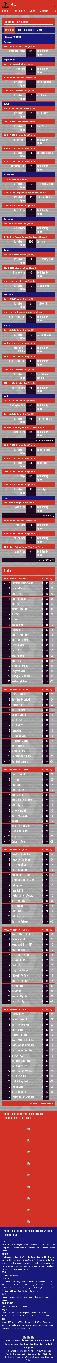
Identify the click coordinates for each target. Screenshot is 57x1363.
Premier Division (30, 1244)
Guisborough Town (20, 640)
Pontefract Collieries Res (23, 1045)
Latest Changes (8, 1306)
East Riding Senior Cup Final (22, 502)
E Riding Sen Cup (17, 1263)
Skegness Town (18, 671)
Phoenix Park (17, 890)
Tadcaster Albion (19, 864)
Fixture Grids (7, 1269)
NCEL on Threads (9, 1325)
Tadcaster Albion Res (21, 1092)
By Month (32, 1257)
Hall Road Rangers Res (21, 1061)
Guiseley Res (17, 1030)
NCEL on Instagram (26, 1322)
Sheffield (16, 784)
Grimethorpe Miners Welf (23, 880)
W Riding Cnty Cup (36, 1266)
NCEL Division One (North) (22, 46)
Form (21, 1275)
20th (6, 192)
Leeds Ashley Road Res (21, 1081)
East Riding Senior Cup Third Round (27, 312)
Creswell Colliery (19, 986)
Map (30, 1297)
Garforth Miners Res (20, 1019)
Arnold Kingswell (19, 810)
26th (6, 312)
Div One (17, 1260)
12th (6, 343)
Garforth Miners (19, 715)
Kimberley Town (18, 841)
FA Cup (51, 1260)
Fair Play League (19, 1281)
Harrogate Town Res (20, 1024)
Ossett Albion (42, 113)
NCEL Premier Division (15, 578)
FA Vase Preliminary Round (22, 121)
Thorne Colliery (18, 901)
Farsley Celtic (19, 228)
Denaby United (18, 795)
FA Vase (5, 1263)
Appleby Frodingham (21, 635)
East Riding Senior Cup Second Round (28, 236)
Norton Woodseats (20, 815)
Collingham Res (18, 1086)
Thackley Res (17, 1055)
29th (6, 281)
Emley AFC (16, 630)
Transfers (31, 1247)
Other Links (25, 1328)
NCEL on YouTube (40, 1325)
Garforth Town (42, 286)
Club (19, 30)
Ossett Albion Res (19, 1066)
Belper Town (17, 593)
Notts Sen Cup (8, 1266)
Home (5, 11)
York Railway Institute (19, 349)
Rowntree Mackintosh (21, 854)
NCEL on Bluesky (24, 1325)
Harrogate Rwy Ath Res (22, 1071)
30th (6, 161)
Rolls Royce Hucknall (21, 981)
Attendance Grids (21, 1269)
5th (5, 298)
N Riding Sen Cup (48, 1263)
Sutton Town (17, 650)
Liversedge (20, 476)
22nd (6, 267)
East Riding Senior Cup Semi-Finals (27, 427)
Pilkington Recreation (21, 875)
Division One (44, 1244)
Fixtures (11, 1244)
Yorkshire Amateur (20, 870)
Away (15, 1275)
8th (5, 254)
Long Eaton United (20, 831)
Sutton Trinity (18, 1001)
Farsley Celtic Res (19, 1035)
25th (6, 90)
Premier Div (42, 1257)
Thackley (15, 614)
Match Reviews (20, 1247)
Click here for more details (40, 1103)
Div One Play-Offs (28, 1260)
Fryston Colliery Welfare (22, 895)
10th (6, 520)
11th (6, 77)
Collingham (17, 885)
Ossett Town (41, 95)
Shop (4, 1322)
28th (6, 46)
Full (3, 1275)
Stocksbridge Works (20, 955)
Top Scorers (6, 1281)
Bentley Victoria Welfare (22, 676)
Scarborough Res (17, 139)
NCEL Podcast (42, 1247)
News (32, 11)
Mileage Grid (38, 1297)
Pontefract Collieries (21, 859)
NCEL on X (11, 1322)
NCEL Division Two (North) (16, 849)
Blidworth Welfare (20, 975)
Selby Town (16, 911)
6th (5, 179)
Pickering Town (18, 916)
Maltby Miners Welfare (22, 800)
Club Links (15, 1328)
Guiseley (15, 604)
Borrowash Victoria (20, 939)
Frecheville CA (18, 790)
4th (5, 64)
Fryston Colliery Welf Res (23, 1097)
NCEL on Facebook (43, 1322)
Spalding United (19, 599)
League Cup (42, 1260)
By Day (15, 1257)
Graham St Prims (19, 960)
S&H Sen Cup (21, 1266)
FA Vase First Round (18, 179)
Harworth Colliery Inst (21, 826)
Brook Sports (17, 906)
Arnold (14, 619)
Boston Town (17, 661)
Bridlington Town (44, 82)
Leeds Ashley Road (17, 51)
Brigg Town (16, 836)
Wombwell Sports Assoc (22, 996)
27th (6, 205)
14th (6, 427)
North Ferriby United (42, 52)
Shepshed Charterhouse (22, 583)
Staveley (15, 779)
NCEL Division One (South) (16, 769)
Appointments (21, 1306)
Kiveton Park (17, 965)
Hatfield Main (19, 272)
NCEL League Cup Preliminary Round (28, 192)
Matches (44, 11)
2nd (5, 108)
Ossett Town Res (19, 1076)
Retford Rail (17, 991)
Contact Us (35, 1312)
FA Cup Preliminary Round (21, 64)
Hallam (15, 821)
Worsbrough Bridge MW (22, 944)
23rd (6, 148)
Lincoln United (18, 774)
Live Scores (19, 11)
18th (6, 546)
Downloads (17, 1315)
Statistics (29, 30)
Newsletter (36, 1315)
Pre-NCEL (46, 1315)
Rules (43, 1312)
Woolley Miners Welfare (22, 934)
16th (6, 135)
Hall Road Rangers (44, 153)
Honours (26, 1315)
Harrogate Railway (20, 921)
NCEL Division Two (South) (16, 929)
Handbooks (6, 1315)
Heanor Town (17, 624)
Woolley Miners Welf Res (23, 1040)
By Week (23, 1257)
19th (6, 356)
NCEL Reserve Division (15, 1009)
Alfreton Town (18, 645)
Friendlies (49, 1266)
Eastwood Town (18, 588)
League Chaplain (22, 1312)
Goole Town (20, 69)
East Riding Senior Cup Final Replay (27, 546)
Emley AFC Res (18, 1014)
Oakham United (18, 950)
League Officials (8, 1312)
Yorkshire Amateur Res (22, 1050)
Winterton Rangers (20, 609)
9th (5, 121)
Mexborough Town (20, 681)
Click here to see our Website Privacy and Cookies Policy (28, 1358)
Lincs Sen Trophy (32, 1263)
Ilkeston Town (18, 655)
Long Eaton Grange (20, 970)
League (19, 1244)
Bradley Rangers (18, 166)
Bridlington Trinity (20, 666)
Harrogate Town (18, 387)
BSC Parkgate (17, 805)
